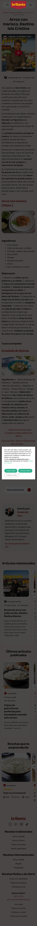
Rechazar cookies (25, 470)
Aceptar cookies (10, 470)
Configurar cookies (11, 475)
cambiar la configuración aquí (18, 459)
